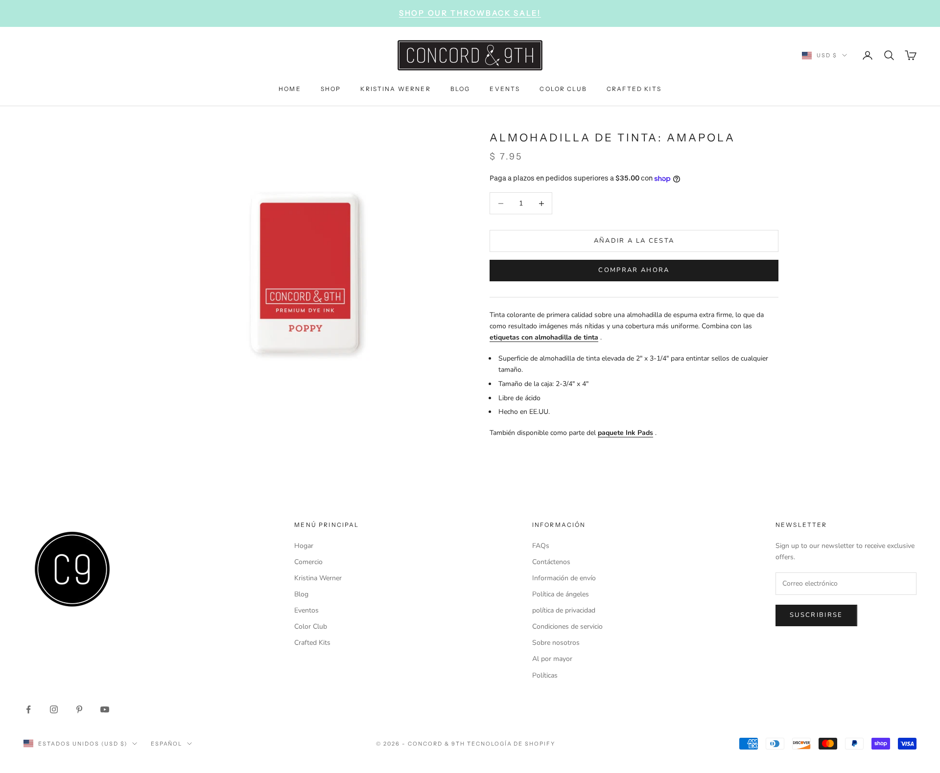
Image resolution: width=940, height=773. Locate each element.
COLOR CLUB (563, 88)
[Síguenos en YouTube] (105, 709)
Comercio (308, 562)
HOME (290, 88)
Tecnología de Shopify (511, 743)
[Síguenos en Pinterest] (79, 709)
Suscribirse (816, 615)
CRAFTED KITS (634, 88)
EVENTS (505, 88)
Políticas (545, 675)
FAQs (540, 545)
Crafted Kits (312, 642)
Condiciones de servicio (567, 626)
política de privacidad (563, 610)
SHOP (331, 88)
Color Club (310, 626)
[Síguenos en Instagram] (54, 709)
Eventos (306, 610)
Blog (301, 594)
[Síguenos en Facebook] (28, 709)
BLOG (460, 88)
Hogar (303, 545)
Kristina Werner (318, 578)
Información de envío (564, 578)
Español (167, 743)
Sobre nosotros (556, 642)
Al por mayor (552, 658)
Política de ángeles (560, 594)
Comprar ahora (633, 270)
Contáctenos (551, 562)
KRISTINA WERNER (395, 88)
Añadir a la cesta (634, 240)
